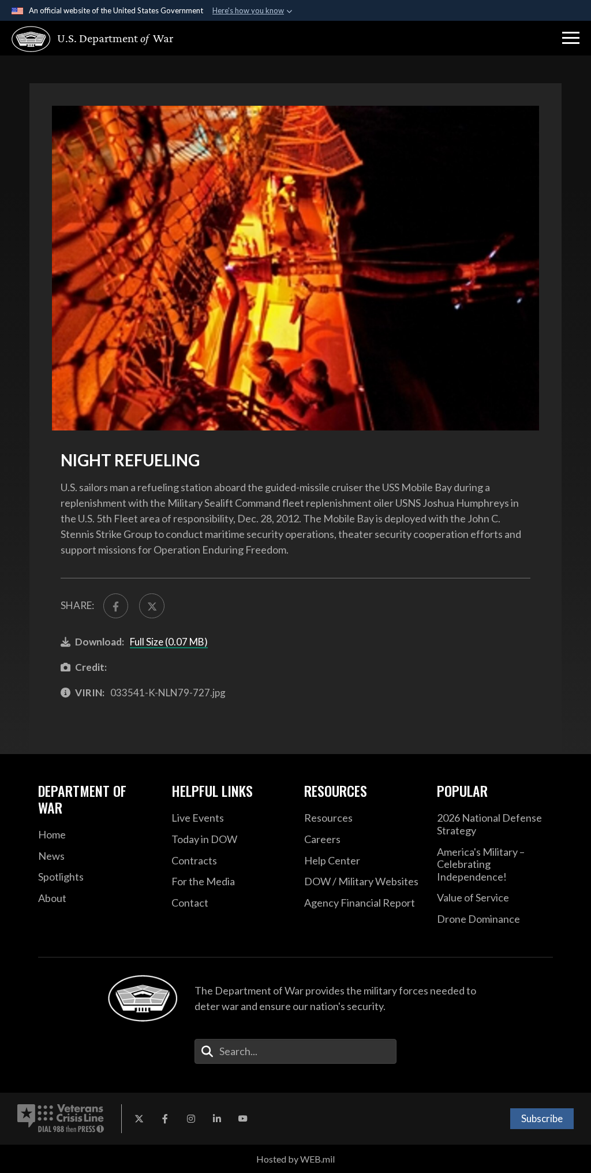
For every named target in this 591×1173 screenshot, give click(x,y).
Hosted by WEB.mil (295, 1158)
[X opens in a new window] (139, 1118)
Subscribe (542, 1118)
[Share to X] (151, 605)
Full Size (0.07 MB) (169, 642)
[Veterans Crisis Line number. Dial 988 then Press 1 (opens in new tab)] (60, 1118)
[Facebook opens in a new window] (165, 1118)
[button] (570, 38)
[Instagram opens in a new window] (191, 1118)
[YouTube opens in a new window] (243, 1118)
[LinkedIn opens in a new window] (217, 1118)
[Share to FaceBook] (115, 605)
